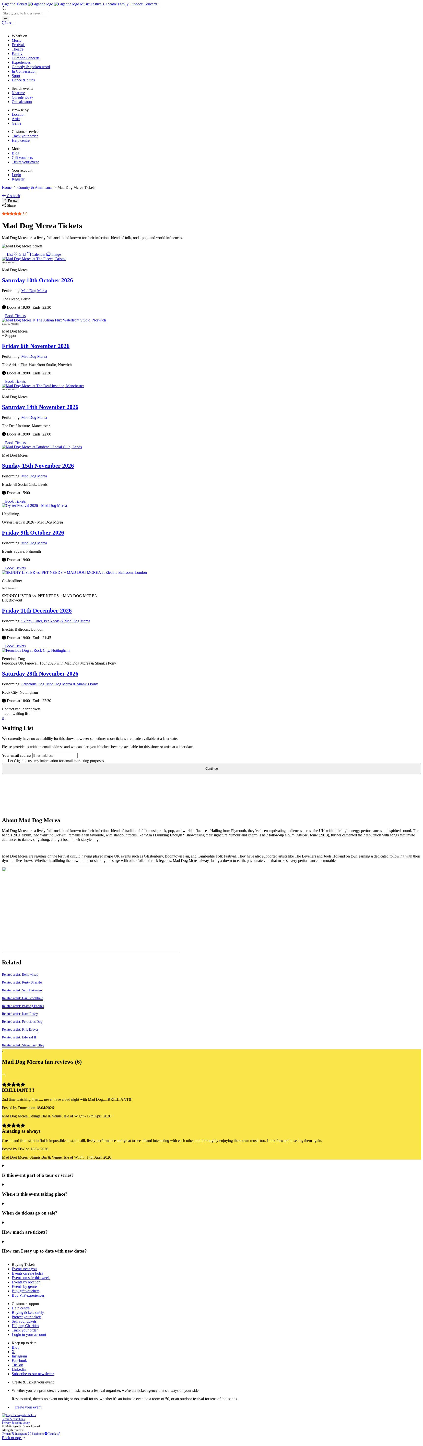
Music (85, 4)
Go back (13, 196)
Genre (16, 123)
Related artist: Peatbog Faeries (23, 1006)
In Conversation (24, 71)
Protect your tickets (26, 1317)
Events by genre (24, 1286)
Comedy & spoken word (31, 67)
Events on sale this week (31, 1278)
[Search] (5, 18)
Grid (22, 254)
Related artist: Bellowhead (20, 974)
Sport (16, 76)
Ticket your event (25, 162)
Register (18, 179)
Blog (15, 153)
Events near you (24, 1269)
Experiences (21, 62)
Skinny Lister (31, 621)
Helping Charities (25, 1326)
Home (7, 187)
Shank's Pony (87, 684)
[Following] (4, 23)
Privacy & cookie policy (16, 1422)
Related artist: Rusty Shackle (22, 982)
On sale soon (22, 102)
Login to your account (29, 1334)
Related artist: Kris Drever (20, 1029)
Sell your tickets (24, 1321)
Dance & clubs (23, 80)
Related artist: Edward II (19, 1037)
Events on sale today (28, 1273)
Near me (18, 93)
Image (55, 254)
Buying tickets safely (28, 1312)
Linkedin (19, 1369)
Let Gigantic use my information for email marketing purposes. (56, 761)
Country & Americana (34, 187)
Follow (12, 201)
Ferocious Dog (32, 684)
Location (18, 114)
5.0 (24, 214)
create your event (28, 1407)
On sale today (22, 97)
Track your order (25, 136)
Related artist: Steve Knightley (23, 1045)
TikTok (17, 1365)
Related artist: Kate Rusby (20, 1014)
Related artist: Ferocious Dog (22, 1022)
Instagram (19, 1356)
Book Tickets (15, 316)
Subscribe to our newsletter (33, 1374)
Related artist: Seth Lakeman (22, 990)
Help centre (21, 140)
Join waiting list (17, 713)
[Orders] (9, 23)
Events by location (26, 1282)
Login (16, 175)
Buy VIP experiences (28, 1295)
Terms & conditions (13, 1419)
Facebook (19, 1360)
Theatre (111, 4)
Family (123, 4)
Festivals (97, 4)
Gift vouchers (22, 157)
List (9, 254)
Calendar (38, 254)
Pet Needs (51, 621)
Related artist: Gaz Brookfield (22, 998)
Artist (16, 119)
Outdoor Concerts (143, 4)
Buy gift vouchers (25, 1291)
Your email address (16, 755)
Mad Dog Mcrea (34, 291)
